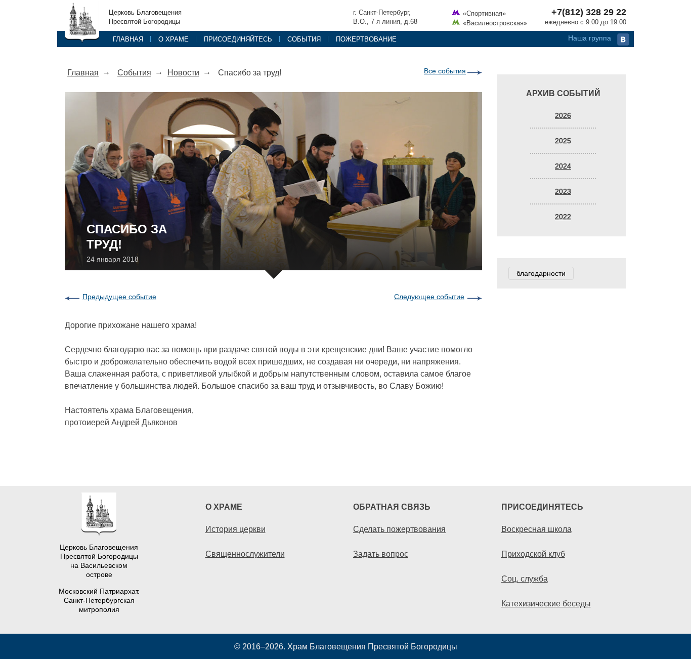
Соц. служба (524, 578)
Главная (128, 39)
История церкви (235, 528)
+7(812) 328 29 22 (588, 12)
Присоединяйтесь (238, 39)
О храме (173, 39)
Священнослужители (245, 553)
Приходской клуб (533, 553)
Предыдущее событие (119, 297)
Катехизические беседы (546, 603)
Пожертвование (366, 39)
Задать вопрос (380, 553)
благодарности (541, 273)
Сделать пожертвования (399, 528)
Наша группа (589, 38)
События (304, 39)
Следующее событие (429, 297)
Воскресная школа (536, 528)
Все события (445, 71)
